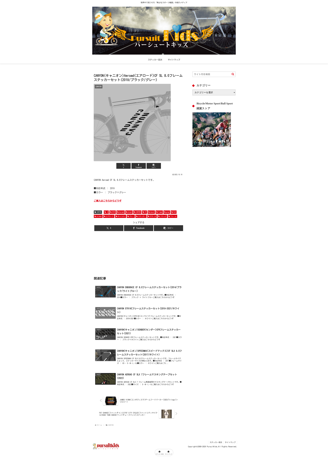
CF (145, 212)
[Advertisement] (138, 254)
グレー (131, 216)
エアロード (110, 216)
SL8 (174, 212)
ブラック (163, 216)
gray (167, 212)
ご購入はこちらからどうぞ (107, 201)
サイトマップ (230, 442)
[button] (154, 166)
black (130, 212)
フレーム (173, 216)
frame (160, 212)
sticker (99, 216)
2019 (113, 212)
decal (152, 212)
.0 (107, 212)
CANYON (99, 212)
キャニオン (121, 216)
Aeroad (121, 212)
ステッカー (142, 216)
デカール (153, 216)
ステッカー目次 (216, 442)
